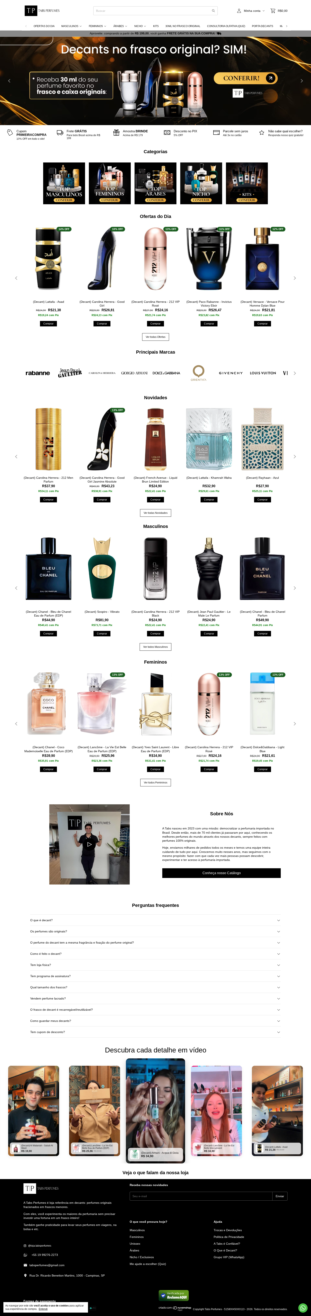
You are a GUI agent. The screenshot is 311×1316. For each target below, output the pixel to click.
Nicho (138, 26)
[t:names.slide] (155, 81)
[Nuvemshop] (175, 1310)
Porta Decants (262, 26)
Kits (156, 26)
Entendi (43, 1309)
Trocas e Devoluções (228, 1230)
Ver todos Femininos (155, 782)
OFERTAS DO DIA (44, 26)
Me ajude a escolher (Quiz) (148, 1264)
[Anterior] (26, 26)
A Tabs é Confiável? (227, 1243)
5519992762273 (40, 1255)
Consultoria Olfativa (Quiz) (226, 26)
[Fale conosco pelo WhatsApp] (303, 1308)
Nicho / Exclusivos (142, 1257)
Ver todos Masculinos (155, 646)
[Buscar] (213, 10)
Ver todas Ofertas (155, 336)
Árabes (118, 26)
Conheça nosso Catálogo (221, 873)
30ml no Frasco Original (182, 26)
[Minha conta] (239, 10)
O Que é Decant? (225, 1250)
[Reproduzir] (89, 844)
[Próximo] (286, 26)
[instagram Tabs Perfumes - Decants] (37, 1245)
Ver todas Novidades (156, 512)
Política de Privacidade (229, 1237)
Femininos (96, 26)
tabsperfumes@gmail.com (47, 1265)
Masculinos (69, 26)
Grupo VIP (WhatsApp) (229, 1257)
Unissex (135, 1243)
